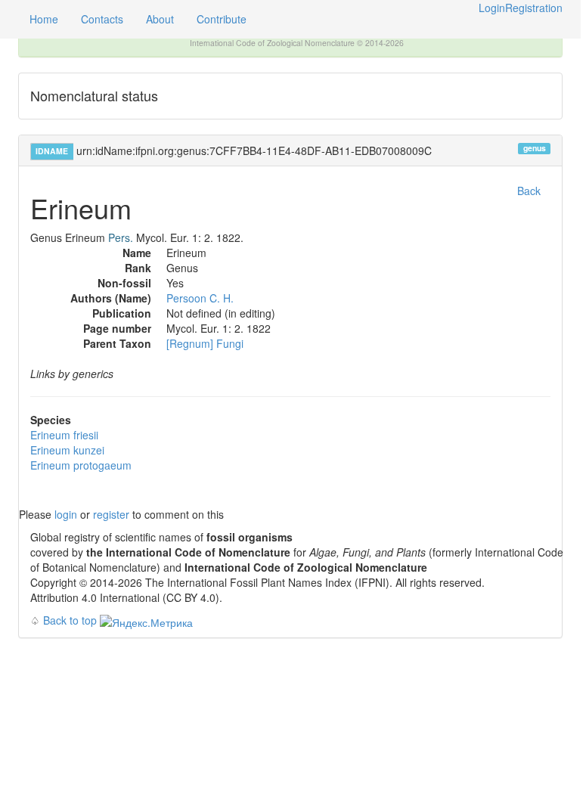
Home (43, 18)
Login (492, 7)
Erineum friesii (64, 434)
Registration (534, 7)
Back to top (70, 620)
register (111, 514)
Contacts (102, 18)
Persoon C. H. (200, 297)
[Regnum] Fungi (204, 343)
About (160, 18)
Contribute (221, 18)
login (65, 514)
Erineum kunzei (67, 449)
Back (529, 190)
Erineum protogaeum (81, 465)
